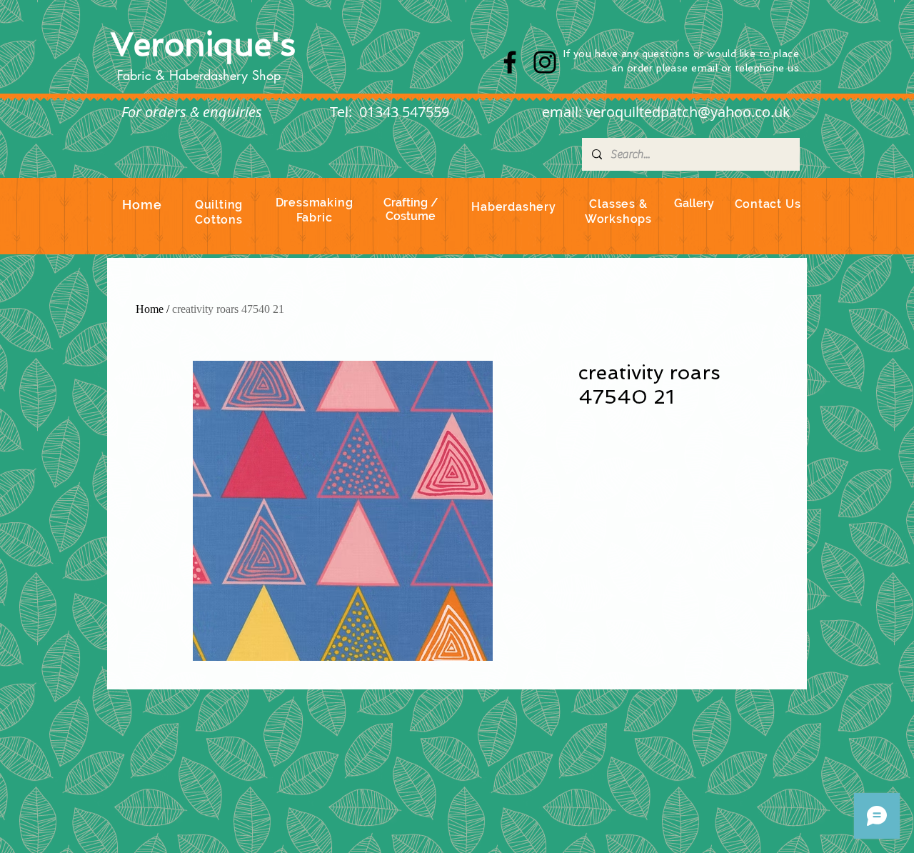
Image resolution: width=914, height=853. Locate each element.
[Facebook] (510, 62)
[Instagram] (545, 62)
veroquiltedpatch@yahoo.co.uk (688, 111)
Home (150, 309)
